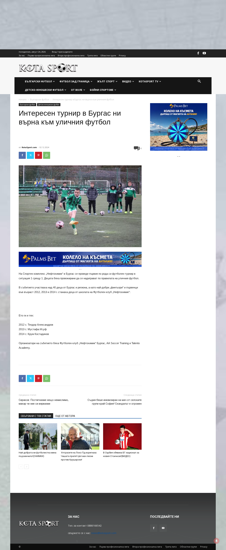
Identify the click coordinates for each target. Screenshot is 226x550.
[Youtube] (204, 53)
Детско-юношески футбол (48, 104)
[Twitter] (30, 155)
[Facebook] (198, 53)
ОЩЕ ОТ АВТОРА (65, 416)
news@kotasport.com (103, 533)
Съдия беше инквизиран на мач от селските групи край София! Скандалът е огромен (115, 401)
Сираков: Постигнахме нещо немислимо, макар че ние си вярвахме (44, 401)
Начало (23, 99)
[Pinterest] (38, 155)
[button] (199, 81)
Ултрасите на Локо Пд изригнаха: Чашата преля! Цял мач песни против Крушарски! (79, 456)
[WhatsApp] (46, 155)
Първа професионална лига (114, 546)
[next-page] (26, 467)
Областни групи (188, 546)
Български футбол (39, 99)
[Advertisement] (106, 24)
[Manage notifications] (216, 541)
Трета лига (171, 546)
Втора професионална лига (147, 546)
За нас (92, 546)
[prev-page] (21, 467)
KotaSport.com (29, 147)
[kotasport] (48, 67)
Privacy (203, 546)
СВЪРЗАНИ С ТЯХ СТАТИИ (36, 416)
